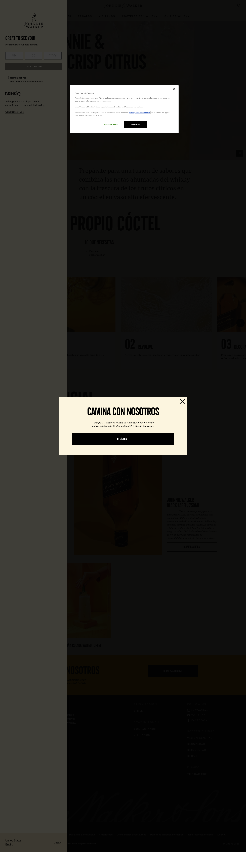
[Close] (174, 89)
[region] (124, 109)
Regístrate (123, 439)
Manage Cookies (111, 124)
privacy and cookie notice (139, 112)
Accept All (135, 124)
